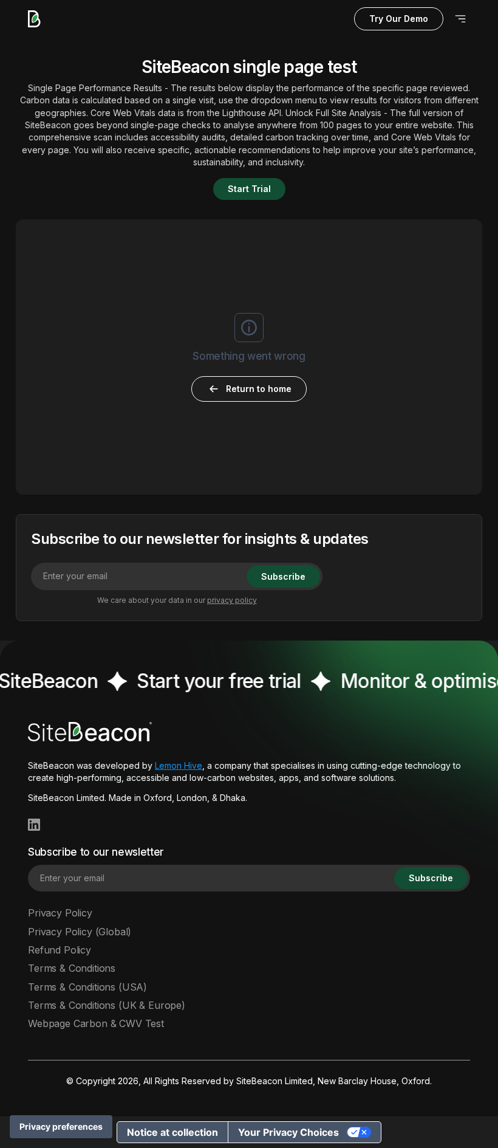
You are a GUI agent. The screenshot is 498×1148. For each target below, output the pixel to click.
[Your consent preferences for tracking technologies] (61, 1126)
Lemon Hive (178, 765)
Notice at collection (172, 1132)
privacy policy (232, 600)
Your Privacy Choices (288, 1132)
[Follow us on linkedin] (34, 825)
